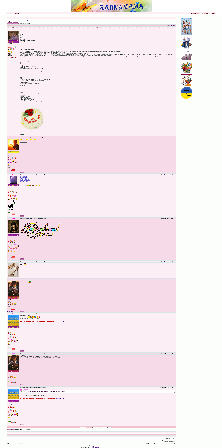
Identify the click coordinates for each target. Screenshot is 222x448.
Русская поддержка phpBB (90, 446)
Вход (9, 13)
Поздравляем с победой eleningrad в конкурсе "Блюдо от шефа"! (23, 20)
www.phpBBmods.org (95, 447)
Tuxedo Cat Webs (98, 445)
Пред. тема (168, 25)
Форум (8, 432)
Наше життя (19, 432)
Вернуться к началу (10, 134)
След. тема (173, 25)
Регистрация (16, 13)
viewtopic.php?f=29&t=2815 (59, 321)
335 (12, 329)
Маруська (13, 21)
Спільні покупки (13, 432)
